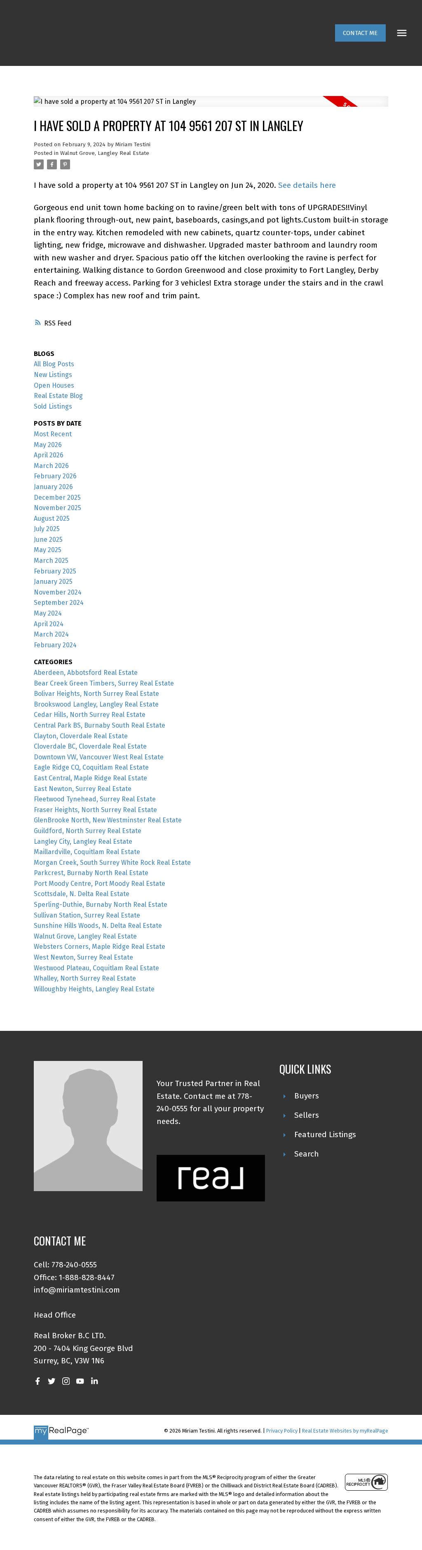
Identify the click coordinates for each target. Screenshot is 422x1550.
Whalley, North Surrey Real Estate (85, 978)
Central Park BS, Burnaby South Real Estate (99, 725)
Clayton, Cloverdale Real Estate (81, 736)
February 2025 (55, 571)
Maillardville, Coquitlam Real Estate (87, 852)
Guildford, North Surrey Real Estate (87, 831)
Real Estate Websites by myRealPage (345, 1431)
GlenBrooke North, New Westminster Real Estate (108, 820)
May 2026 (48, 445)
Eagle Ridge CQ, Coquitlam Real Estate (91, 767)
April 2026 (48, 455)
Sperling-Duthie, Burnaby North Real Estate (100, 904)
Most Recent (53, 434)
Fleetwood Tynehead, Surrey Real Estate (95, 799)
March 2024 (51, 634)
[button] (360, 33)
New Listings (53, 375)
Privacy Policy (282, 1431)
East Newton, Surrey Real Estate (82, 789)
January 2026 (53, 487)
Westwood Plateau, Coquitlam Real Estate (96, 968)
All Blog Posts (54, 364)
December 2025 (57, 497)
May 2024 (48, 613)
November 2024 (58, 592)
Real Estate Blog (58, 396)
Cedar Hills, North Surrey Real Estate (89, 715)
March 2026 (51, 466)
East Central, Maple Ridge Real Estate (90, 778)
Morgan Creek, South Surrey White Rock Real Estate (112, 862)
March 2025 (51, 560)
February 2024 (55, 645)
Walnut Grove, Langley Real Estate (104, 153)
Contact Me (360, 33)
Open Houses (54, 385)
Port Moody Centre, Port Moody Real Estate (99, 883)
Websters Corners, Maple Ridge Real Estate (99, 947)
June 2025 (48, 539)
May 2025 (47, 550)
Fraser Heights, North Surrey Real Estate (95, 810)
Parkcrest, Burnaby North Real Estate (91, 873)
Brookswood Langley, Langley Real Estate (96, 704)
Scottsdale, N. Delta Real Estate (81, 894)
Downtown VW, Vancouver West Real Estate (99, 757)
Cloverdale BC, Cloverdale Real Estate (90, 746)
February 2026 (55, 476)
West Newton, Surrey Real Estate (83, 957)
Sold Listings (53, 406)
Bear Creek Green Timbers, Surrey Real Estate (104, 683)
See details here (307, 185)
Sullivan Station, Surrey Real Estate (87, 915)
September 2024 (59, 602)
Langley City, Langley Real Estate (83, 841)
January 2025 (53, 581)
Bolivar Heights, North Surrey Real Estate (96, 694)
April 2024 (48, 624)
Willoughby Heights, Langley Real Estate (94, 989)
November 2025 (57, 508)
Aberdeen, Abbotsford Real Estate (86, 673)
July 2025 (47, 529)
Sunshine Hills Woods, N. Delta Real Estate (98, 926)
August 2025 (52, 518)
